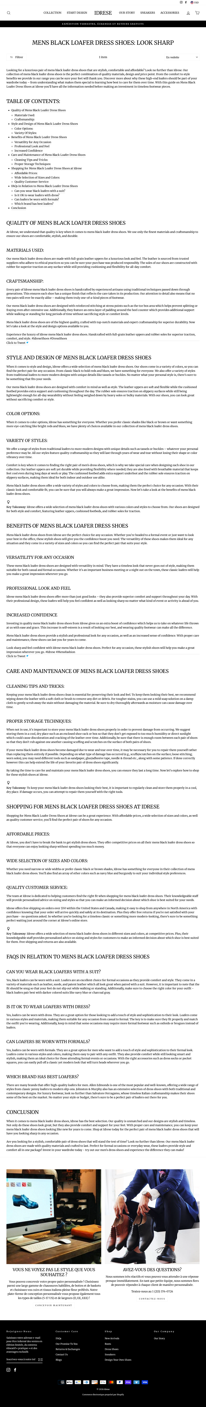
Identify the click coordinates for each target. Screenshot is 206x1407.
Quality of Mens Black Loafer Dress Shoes (38, 110)
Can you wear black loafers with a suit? (39, 191)
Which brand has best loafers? (33, 204)
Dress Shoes (111, 1349)
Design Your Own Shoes (118, 1359)
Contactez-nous (152, 1299)
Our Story (127, 12)
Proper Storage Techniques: (32, 164)
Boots (108, 1343)
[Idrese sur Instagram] (8, 1370)
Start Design (77, 12)
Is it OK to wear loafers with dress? (36, 195)
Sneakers (147, 12)
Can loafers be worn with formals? (36, 199)
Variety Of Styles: (25, 133)
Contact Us (62, 1354)
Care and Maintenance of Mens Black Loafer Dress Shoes (48, 155)
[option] (103, 24)
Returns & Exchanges (68, 1349)
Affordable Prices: (25, 173)
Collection (52, 12)
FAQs (58, 1338)
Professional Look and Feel (31, 146)
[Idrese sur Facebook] (15, 1370)
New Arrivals (112, 1338)
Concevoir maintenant (53, 1305)
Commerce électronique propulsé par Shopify (103, 1394)
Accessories (169, 12)
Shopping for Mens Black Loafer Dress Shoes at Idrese (46, 168)
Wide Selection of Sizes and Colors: (37, 177)
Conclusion (18, 208)
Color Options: (23, 128)
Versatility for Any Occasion (32, 142)
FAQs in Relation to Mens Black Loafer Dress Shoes (44, 186)
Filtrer (19, 57)
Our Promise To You (67, 1343)
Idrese (103, 13)
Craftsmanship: (24, 119)
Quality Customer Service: (31, 181)
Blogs (59, 1359)
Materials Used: (24, 115)
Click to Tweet (16, 343)
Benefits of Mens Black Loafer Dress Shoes (39, 137)
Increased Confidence (28, 150)
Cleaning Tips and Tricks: (31, 160)
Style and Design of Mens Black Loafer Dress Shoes (44, 124)
